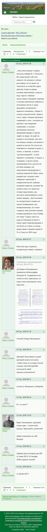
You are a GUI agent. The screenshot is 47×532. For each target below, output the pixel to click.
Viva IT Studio (30, 530)
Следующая (20, 54)
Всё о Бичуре (21, 33)
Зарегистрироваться (26, 17)
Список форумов (8, 33)
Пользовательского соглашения (29, 518)
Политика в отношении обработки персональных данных (23, 522)
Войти (15, 17)
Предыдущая (19, 51)
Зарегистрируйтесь (10, 496)
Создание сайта (18, 530)
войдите (24, 496)
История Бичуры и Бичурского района (16, 36)
